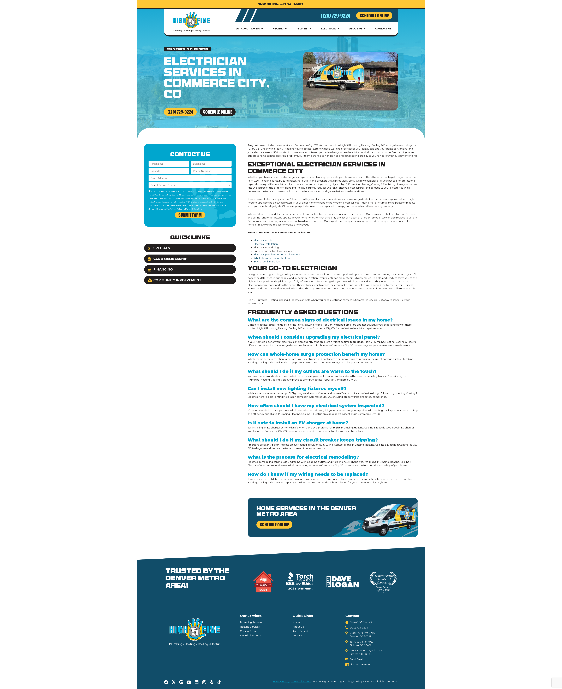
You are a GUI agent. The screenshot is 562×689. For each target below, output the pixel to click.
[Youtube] (189, 682)
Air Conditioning (248, 28)
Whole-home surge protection (271, 258)
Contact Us (383, 28)
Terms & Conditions (194, 209)
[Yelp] (212, 682)
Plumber (302, 28)
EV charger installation (266, 261)
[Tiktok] (219, 682)
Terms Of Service (301, 681)
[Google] (181, 682)
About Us (355, 28)
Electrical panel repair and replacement (276, 254)
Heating (278, 28)
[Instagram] (204, 682)
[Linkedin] (196, 682)
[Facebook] (166, 682)
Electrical (328, 28)
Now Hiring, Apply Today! (281, 4)
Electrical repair (262, 240)
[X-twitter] (174, 682)
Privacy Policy (176, 209)
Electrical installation (265, 244)
